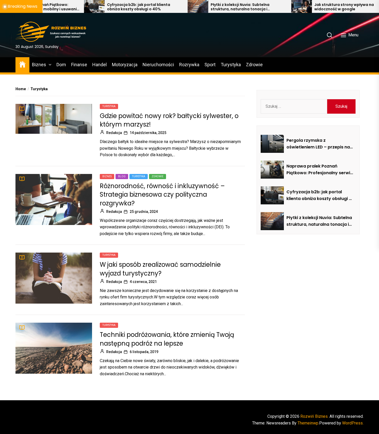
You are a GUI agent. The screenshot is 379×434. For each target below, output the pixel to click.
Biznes (39, 64)
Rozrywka (189, 64)
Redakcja (114, 133)
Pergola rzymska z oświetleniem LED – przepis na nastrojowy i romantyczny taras (318, 143)
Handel (99, 64)
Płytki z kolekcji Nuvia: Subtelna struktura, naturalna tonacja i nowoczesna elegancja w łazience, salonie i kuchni (218, 7)
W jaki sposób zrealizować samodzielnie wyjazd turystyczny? (160, 269)
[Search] (329, 35)
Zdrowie (254, 64)
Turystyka (231, 64)
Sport (210, 64)
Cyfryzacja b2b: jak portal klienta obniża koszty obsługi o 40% (113, 7)
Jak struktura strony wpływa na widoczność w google (319, 7)
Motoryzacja (124, 64)
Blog (122, 176)
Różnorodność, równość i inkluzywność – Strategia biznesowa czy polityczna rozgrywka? (162, 194)
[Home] (22, 64)
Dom (61, 64)
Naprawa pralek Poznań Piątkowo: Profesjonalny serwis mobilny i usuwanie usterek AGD (319, 169)
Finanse (79, 64)
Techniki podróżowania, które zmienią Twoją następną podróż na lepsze (167, 339)
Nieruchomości (158, 64)
